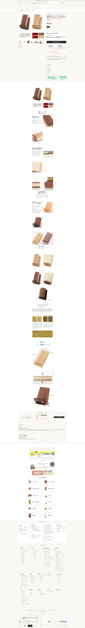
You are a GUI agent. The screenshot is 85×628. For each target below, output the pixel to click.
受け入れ (30, 626)
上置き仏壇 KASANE (58, 561)
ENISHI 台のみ (42, 577)
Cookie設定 (65, 625)
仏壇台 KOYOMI (58, 564)
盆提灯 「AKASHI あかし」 (25, 575)
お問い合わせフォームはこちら (61, 531)
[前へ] (28, 454)
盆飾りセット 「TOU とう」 (25, 579)
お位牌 (30, 574)
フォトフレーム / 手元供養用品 (25, 604)
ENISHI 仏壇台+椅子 (42, 575)
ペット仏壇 (58, 589)
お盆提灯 (21, 548)
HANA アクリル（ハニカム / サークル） (34, 579)
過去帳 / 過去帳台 (24, 600)
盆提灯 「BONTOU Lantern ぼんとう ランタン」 (25, 582)
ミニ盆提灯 (23, 562)
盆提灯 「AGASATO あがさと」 (25, 577)
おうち (59, 577)
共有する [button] (49, 62)
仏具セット (43, 7)
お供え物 (49, 574)
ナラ (48, 26)
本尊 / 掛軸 (30, 589)
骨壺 (48, 589)
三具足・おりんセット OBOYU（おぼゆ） (48, 559)
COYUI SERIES (56, 548)
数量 (47, 28)
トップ (17, 10)
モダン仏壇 (48, 7)
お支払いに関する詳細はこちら (23, 533)
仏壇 (32, 548)
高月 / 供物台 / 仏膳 (24, 597)
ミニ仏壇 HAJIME (46, 551)
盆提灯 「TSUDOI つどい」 (25, 586)
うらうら (59, 578)
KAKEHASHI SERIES (46, 548)
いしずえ (59, 580)
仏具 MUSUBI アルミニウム (59, 569)
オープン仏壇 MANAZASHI (47, 562)
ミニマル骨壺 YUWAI (51, 591)
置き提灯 (23, 554)
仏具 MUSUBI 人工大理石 (59, 567)
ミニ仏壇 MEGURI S (58, 551)
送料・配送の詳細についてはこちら (35, 537)
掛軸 (31, 592)
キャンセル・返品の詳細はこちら (48, 540)
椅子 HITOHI (57, 566)
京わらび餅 (50, 575)
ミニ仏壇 (40, 7)
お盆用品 (23, 560)
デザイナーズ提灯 (24, 551)
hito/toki (41, 592)
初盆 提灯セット (24, 557)
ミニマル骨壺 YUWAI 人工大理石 (60, 570)
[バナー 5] (42, 460)
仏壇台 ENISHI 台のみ (47, 565)
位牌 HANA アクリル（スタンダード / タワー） (60, 555)
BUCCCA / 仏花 (59, 574)
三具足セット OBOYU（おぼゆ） (48, 557)
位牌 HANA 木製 (58, 558)
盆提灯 (36, 7)
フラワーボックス (60, 583)
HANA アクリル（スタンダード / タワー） (34, 577)
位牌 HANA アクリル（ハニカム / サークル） (60, 557)
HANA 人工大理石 (33, 582)
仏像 (22, 595)
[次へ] (57, 454)
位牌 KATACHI (46, 554)
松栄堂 (40, 591)
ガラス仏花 (59, 575)
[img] (21, 424)
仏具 (19, 10)
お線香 (39, 589)
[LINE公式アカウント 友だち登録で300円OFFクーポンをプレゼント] (57, 78)
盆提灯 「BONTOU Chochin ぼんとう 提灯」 (25, 584)
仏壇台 (39, 574)
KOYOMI (41, 578)
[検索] (53, 6)
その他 (22, 605)
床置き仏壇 (34, 554)
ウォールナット (53, 26)
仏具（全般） (23, 591)
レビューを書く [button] (59, 417)
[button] (29, 3)
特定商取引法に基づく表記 (42, 611)
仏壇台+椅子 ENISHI (47, 564)
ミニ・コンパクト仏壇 (36, 551)
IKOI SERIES (22, 574)
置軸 (31, 594)
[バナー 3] (41, 460)
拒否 (35, 625)
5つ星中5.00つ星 (28, 417)
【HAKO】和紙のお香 (42, 594)
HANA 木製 (32, 581)
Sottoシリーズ (23, 594)
